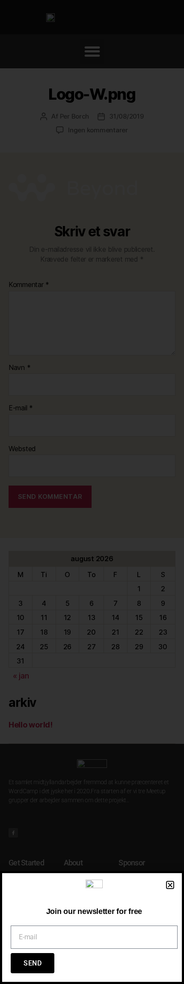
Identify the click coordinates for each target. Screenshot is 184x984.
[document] (92, 492)
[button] (170, 885)
